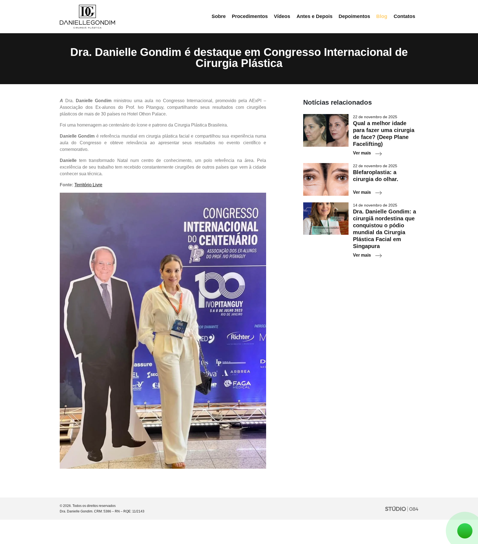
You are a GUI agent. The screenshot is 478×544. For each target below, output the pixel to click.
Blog (381, 16)
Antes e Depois (314, 16)
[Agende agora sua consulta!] (464, 530)
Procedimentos (250, 16)
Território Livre (88, 184)
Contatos (404, 16)
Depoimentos (354, 16)
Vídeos (282, 16)
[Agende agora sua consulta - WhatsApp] (464, 532)
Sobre (219, 16)
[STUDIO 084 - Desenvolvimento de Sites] (401, 508)
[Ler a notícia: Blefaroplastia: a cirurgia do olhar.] (326, 179)
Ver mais (362, 153)
